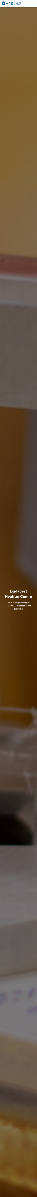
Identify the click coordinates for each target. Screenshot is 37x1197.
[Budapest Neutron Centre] (12, 3)
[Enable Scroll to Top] (33, 1192)
